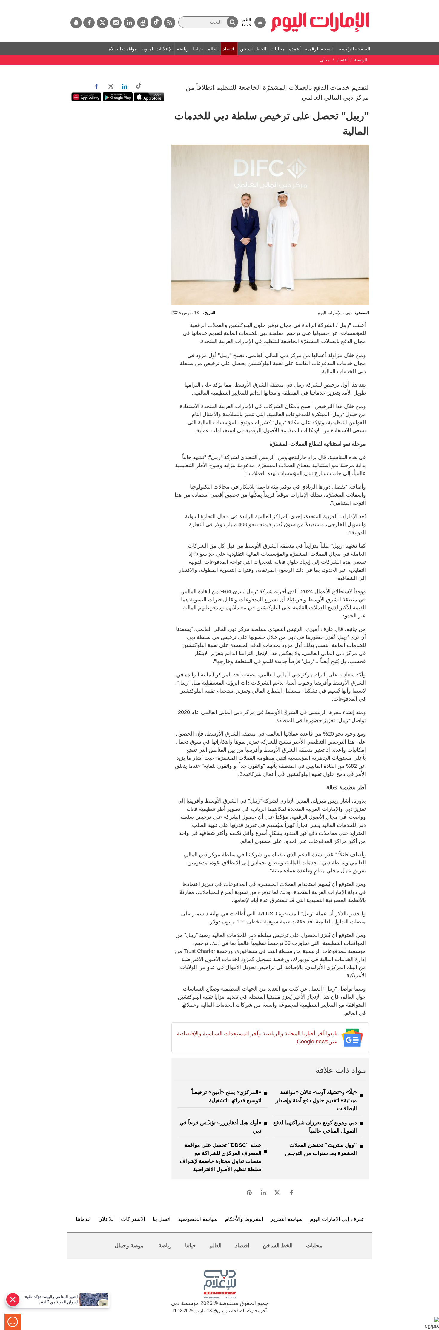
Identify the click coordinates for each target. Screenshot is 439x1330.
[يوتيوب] (142, 22)
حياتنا (198, 48)
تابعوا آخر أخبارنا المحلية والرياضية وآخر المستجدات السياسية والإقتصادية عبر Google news (257, 1038)
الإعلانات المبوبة (157, 48)
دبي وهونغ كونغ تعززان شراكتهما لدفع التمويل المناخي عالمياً (315, 1127)
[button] (232, 21)
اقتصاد (229, 48)
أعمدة (295, 48)
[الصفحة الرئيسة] (320, 3)
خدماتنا (83, 1219)
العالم (213, 48)
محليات (277, 48)
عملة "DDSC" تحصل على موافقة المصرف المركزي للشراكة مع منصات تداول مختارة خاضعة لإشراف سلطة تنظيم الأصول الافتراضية (220, 1157)
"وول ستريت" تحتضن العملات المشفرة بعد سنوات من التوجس (321, 1149)
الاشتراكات (133, 1219)
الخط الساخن (253, 48)
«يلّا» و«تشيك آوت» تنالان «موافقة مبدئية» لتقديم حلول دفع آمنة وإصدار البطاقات (316, 1100)
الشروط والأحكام (244, 1219)
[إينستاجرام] (116, 22)
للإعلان (105, 1219)
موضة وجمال (129, 1246)
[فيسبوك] (89, 22)
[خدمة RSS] (169, 22)
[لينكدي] (129, 22)
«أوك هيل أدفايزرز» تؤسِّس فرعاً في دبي (220, 1127)
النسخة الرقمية (320, 48)
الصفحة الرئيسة (354, 48)
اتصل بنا (162, 1219)
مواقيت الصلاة (123, 48)
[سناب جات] (76, 22)
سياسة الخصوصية (197, 1219)
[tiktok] (156, 22)
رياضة (183, 48)
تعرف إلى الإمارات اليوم (336, 1219)
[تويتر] (102, 22)
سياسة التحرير (287, 1219)
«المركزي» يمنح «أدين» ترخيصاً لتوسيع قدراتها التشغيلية (226, 1096)
